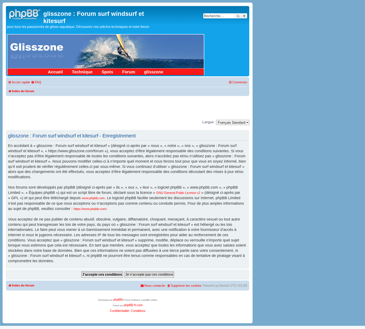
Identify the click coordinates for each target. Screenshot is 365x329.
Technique (82, 72)
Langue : (208, 122)
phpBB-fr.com (133, 305)
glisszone (153, 72)
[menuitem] (36, 82)
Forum (128, 72)
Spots (107, 72)
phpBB (118, 299)
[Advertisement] (127, 107)
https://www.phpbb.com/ (90, 209)
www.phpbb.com (93, 198)
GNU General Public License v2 (178, 193)
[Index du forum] (25, 14)
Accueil (55, 72)
